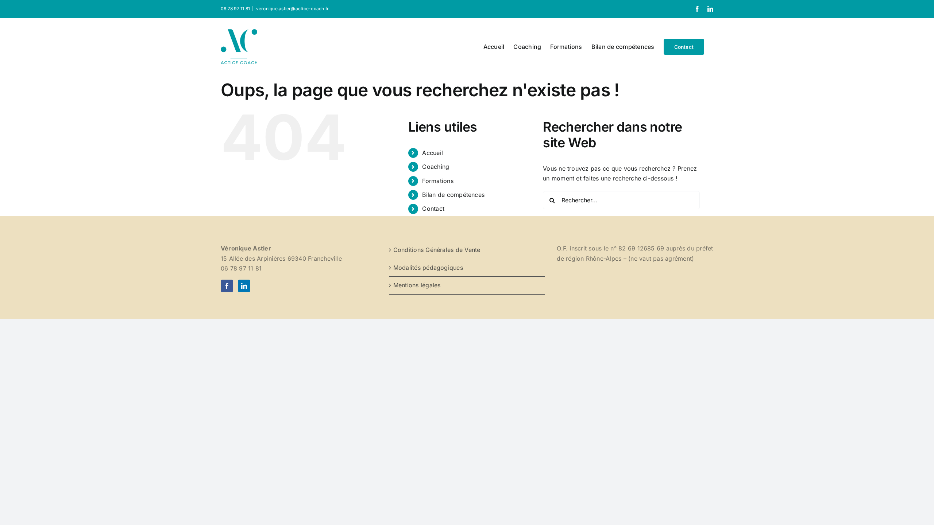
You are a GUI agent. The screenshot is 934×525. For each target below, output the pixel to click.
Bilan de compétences (453, 194)
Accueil (432, 152)
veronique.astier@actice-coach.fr (292, 8)
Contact (433, 208)
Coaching (435, 166)
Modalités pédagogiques (428, 267)
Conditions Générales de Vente (436, 249)
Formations (437, 180)
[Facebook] (227, 286)
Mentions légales (417, 285)
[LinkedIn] (244, 286)
